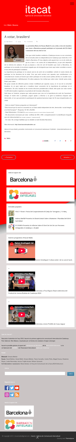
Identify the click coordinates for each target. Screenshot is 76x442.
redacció (10, 41)
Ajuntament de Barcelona (34, 345)
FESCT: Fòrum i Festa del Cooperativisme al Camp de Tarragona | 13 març (41, 212)
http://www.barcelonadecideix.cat (25, 124)
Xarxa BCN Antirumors (53, 345)
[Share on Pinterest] (65, 141)
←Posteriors (9, 157)
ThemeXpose (70, 438)
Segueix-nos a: (10, 382)
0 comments (30, 41)
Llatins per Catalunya (42, 348)
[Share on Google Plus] (71, 141)
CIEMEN (15, 348)
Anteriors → (67, 157)
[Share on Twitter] (60, 141)
